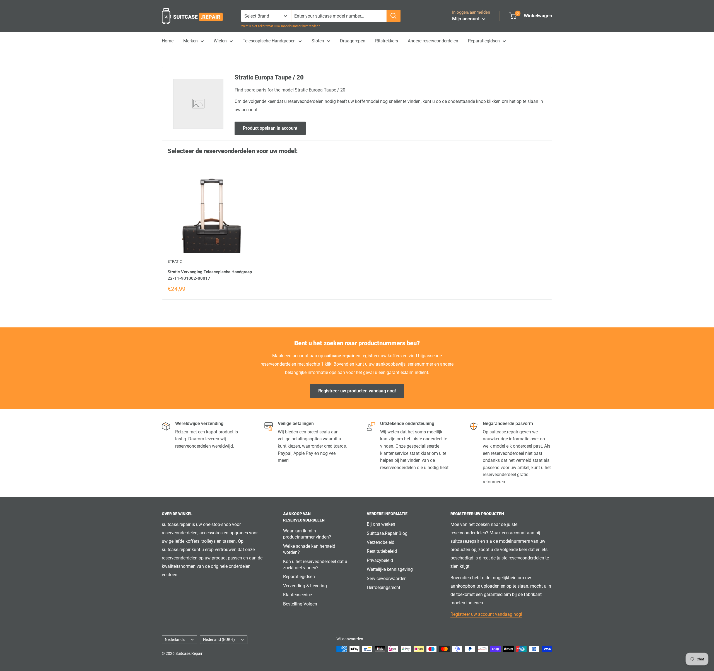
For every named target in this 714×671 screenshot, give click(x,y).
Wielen (220, 41)
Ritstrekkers (386, 41)
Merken (190, 41)
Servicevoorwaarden (387, 578)
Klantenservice (297, 594)
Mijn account (466, 18)
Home (167, 41)
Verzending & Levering (305, 585)
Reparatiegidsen (484, 41)
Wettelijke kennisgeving (390, 569)
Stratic (175, 261)
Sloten (318, 41)
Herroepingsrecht (383, 587)
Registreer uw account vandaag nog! (486, 614)
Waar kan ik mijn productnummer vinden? (307, 534)
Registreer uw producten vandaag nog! (357, 391)
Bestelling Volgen (300, 604)
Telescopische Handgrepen (269, 41)
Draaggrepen (352, 41)
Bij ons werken (381, 524)
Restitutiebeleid (382, 551)
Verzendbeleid (380, 542)
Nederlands (175, 639)
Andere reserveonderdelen (433, 41)
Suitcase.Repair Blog (387, 533)
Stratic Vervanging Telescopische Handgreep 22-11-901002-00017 (210, 275)
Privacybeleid (380, 560)
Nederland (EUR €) (219, 639)
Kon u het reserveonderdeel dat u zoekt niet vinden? (315, 564)
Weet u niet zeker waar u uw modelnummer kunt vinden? (280, 26)
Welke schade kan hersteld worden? (309, 549)
